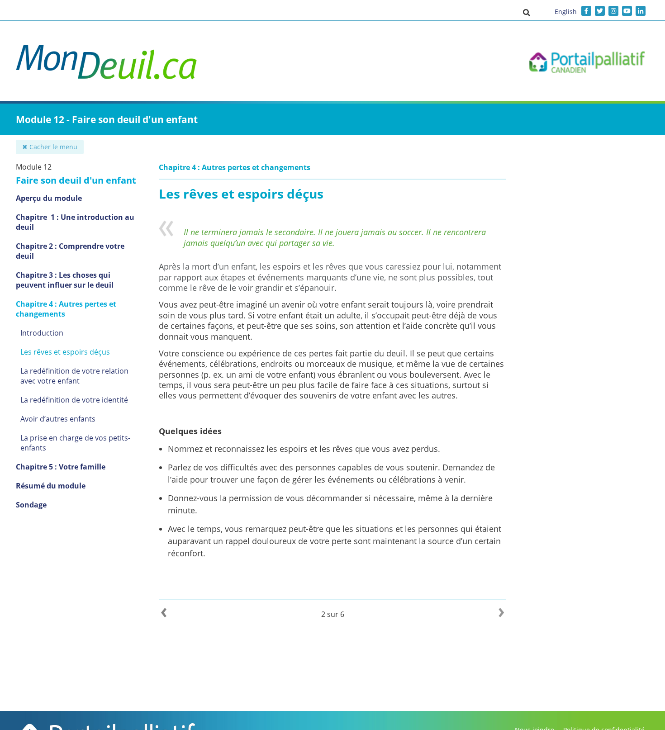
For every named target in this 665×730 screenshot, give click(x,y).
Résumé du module (51, 486)
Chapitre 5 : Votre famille (60, 467)
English (566, 11)
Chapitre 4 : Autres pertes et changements (66, 309)
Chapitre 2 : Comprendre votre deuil (70, 251)
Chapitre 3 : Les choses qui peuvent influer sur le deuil (65, 280)
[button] (526, 12)
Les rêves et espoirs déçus (65, 352)
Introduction (41, 333)
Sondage (31, 505)
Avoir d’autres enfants (57, 419)
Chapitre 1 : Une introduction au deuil (75, 222)
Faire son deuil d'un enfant (76, 180)
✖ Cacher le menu (49, 146)
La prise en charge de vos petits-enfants (75, 443)
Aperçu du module (49, 198)
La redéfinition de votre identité (74, 400)
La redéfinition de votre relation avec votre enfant (74, 376)
